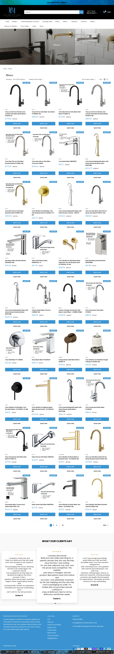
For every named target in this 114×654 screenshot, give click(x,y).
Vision (60, 357)
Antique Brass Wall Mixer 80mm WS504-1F (69, 361)
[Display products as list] (107, 79)
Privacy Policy (51, 630)
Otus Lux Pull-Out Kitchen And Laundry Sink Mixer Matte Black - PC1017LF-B (16, 114)
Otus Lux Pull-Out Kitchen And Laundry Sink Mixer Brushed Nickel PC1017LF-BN (96, 114)
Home (5, 69)
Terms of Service (53, 636)
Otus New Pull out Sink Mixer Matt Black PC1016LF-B (70, 113)
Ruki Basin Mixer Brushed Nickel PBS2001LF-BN (15, 261)
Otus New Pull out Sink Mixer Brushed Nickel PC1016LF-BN (14, 162)
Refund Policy (51, 633)
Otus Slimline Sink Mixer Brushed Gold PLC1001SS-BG (96, 505)
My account (91, 13)
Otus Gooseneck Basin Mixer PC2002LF (94, 408)
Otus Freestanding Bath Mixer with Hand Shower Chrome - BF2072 (70, 212)
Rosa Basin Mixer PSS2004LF (41, 360)
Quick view (16, 128)
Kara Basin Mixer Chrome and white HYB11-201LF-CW (15, 505)
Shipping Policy (52, 638)
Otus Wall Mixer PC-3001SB (14, 360)
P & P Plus (61, 454)
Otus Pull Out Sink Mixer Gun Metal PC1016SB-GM (43, 113)
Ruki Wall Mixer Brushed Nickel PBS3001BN (95, 261)
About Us (50, 622)
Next (104, 525)
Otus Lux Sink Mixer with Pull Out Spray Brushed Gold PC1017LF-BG (96, 458)
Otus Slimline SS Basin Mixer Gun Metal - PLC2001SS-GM (69, 505)
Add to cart (17, 123)
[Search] (81, 12)
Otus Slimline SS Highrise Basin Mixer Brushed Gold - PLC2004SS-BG (43, 409)
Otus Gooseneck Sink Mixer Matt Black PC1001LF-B (16, 458)
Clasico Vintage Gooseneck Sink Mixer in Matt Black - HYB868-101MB (70, 311)
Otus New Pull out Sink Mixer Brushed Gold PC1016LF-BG (14, 212)
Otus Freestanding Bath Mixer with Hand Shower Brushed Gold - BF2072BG (96, 163)
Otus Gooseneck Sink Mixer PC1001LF (94, 311)
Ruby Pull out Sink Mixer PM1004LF (43, 457)
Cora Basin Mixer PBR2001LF (68, 161)
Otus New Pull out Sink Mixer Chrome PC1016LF (41, 162)
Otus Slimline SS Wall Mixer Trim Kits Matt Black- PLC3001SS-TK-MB (16, 408)
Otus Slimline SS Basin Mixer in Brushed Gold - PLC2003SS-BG (69, 458)
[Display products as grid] (104, 79)
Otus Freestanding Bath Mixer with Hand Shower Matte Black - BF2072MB (70, 409)
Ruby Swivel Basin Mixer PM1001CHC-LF (39, 261)
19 (62, 525)
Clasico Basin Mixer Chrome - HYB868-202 (41, 311)
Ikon (86, 159)
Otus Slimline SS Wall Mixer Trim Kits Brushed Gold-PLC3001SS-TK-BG (43, 213)
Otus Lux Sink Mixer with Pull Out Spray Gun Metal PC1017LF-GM (96, 212)
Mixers (10, 69)
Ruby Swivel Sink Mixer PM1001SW (42, 504)
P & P (6, 109)
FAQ (48, 619)
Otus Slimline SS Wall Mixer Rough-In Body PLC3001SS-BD (96, 361)
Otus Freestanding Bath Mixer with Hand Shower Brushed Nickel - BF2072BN (16, 312)
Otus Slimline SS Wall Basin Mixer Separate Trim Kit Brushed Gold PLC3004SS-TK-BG (69, 262)
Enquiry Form (51, 627)
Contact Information (54, 625)
